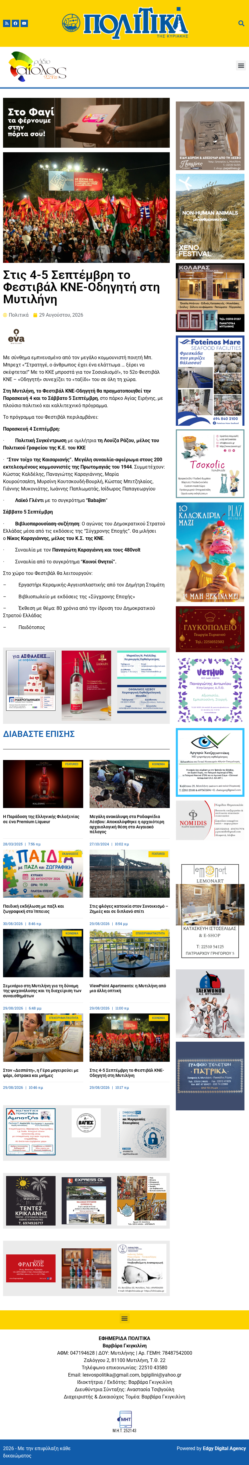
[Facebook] (15, 23)
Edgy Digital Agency (224, 1448)
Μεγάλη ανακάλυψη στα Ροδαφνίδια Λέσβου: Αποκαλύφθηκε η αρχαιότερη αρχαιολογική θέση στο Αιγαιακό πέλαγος (127, 824)
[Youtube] (24, 23)
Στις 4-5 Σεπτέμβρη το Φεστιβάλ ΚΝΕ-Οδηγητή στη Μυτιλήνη (127, 1073)
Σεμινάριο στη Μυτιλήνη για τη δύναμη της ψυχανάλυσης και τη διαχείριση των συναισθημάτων (42, 991)
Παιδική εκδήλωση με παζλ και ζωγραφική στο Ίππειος (33, 909)
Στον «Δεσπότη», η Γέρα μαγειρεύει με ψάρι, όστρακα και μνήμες (41, 1073)
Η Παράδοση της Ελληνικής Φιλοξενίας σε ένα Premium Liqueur (41, 819)
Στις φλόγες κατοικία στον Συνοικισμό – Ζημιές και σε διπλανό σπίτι (129, 909)
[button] (241, 65)
